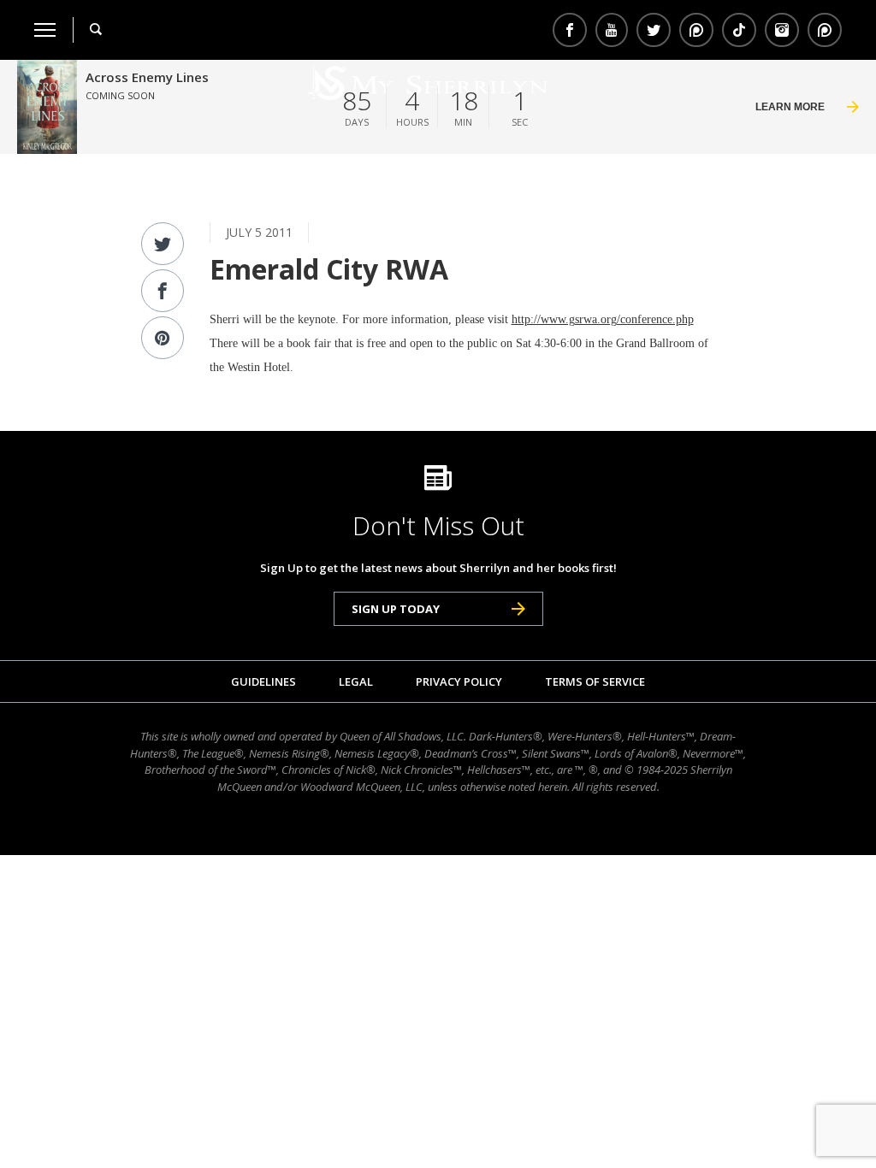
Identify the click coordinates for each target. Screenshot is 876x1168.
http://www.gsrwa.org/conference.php (603, 319)
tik (739, 30)
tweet (162, 243)
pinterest (162, 337)
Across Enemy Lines (147, 77)
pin (696, 30)
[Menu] (45, 30)
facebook (162, 290)
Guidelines (263, 681)
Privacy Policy (459, 681)
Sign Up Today (396, 608)
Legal (356, 681)
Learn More (790, 107)
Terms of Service (595, 681)
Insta (782, 30)
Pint (822, 30)
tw (653, 30)
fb (569, 30)
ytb (611, 30)
